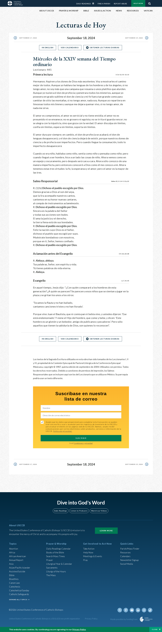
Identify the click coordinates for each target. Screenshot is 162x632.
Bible (11, 575)
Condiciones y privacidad (83, 443)
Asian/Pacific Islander (19, 567)
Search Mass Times (55, 556)
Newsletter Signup (129, 560)
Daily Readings (83, 4)
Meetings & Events (92, 556)
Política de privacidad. (62, 431)
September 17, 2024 (28, 38)
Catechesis (14, 586)
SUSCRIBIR (81, 438)
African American (17, 556)
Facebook (126, 610)
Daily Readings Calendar (94, 3)
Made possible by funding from (124, 619)
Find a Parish (104, 4)
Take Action (88, 548)
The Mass (51, 575)
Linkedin (138, 610)
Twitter (119, 610)
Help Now (138, 3)
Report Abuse (120, 4)
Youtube (132, 610)
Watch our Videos (99, 511)
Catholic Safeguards (19, 594)
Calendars (125, 556)
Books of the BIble (55, 552)
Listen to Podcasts (79, 511)
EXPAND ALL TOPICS (18, 599)
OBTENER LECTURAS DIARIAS (104, 47)
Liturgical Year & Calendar (59, 563)
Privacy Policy (91, 618)
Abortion (13, 548)
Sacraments (51, 567)
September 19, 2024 (134, 38)
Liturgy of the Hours (56, 571)
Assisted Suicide (17, 571)
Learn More (106, 531)
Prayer (49, 560)
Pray (85, 560)
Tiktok (150, 610)
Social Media (126, 563)
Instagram (144, 610)
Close (155, 629)
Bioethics (13, 579)
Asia (11, 563)
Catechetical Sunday (19, 590)
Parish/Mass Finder (129, 548)
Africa (12, 552)
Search (149, 3)
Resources (125, 552)
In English (47, 47)
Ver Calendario (70, 47)
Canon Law (14, 582)
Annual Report (16, 560)
